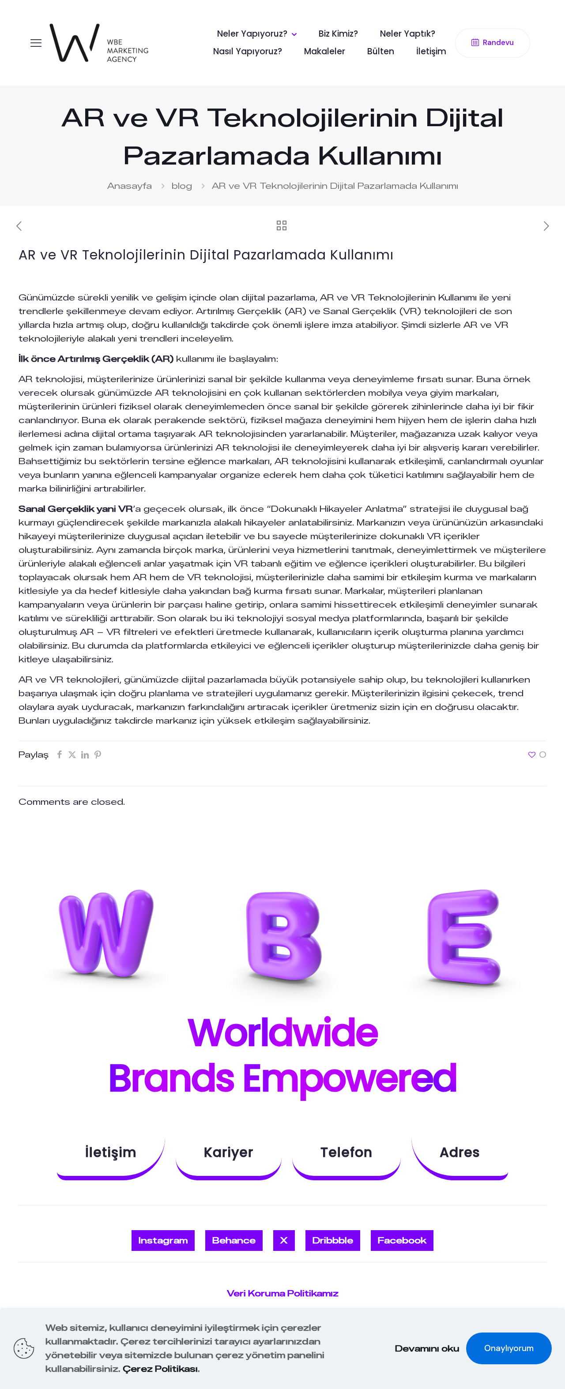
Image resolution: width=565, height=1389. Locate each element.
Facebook (402, 1240)
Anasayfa (129, 186)
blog (182, 186)
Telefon (346, 1152)
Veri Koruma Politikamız (283, 1293)
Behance (234, 1240)
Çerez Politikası (160, 1369)
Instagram (163, 1240)
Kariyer (228, 1152)
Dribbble (333, 1240)
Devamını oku (427, 1349)
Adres (460, 1152)
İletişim (111, 1152)
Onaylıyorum (509, 1348)
